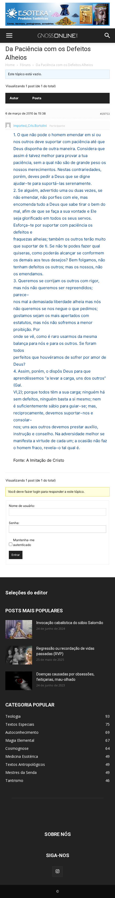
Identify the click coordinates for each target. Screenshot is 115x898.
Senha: (14, 523)
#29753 (105, 113)
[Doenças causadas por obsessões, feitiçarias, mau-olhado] (18, 680)
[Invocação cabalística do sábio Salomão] (18, 629)
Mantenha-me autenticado (23, 542)
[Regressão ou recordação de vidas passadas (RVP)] (18, 655)
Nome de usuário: (22, 506)
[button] (9, 35)
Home (10, 65)
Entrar (15, 555)
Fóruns (25, 65)
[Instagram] (57, 871)
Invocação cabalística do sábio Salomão (69, 623)
